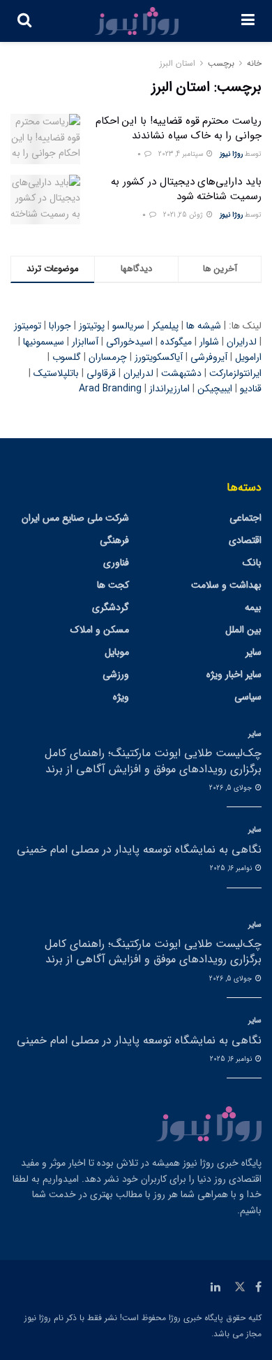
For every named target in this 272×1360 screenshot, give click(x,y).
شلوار (209, 341)
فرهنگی (114, 540)
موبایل (117, 652)
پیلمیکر (165, 325)
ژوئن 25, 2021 (184, 215)
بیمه (253, 607)
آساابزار (85, 341)
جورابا (60, 325)
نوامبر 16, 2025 (232, 868)
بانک (252, 562)
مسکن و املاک (99, 629)
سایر (253, 652)
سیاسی (248, 696)
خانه (254, 63)
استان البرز (177, 63)
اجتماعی (245, 518)
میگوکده (176, 341)
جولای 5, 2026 (231, 788)
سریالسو (128, 325)
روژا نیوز (231, 154)
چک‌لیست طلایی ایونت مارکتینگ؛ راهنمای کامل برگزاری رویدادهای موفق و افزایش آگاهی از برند (153, 760)
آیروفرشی (208, 357)
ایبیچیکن (214, 388)
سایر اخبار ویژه (234, 674)
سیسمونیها (43, 341)
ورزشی (116, 674)
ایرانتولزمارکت (235, 373)
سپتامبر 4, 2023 (181, 154)
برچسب (221, 63)
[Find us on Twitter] (239, 1287)
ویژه (121, 696)
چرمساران (108, 357)
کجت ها (113, 585)
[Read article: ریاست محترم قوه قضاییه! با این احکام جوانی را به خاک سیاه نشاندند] (45, 139)
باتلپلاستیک (56, 373)
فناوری (116, 562)
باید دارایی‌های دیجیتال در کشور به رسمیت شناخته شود (186, 189)
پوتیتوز (92, 325)
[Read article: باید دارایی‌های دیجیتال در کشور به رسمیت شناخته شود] (45, 200)
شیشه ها (203, 325)
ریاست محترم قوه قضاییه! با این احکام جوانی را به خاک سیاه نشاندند (179, 128)
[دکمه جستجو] (24, 21)
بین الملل (243, 629)
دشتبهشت (181, 373)
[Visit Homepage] (136, 21)
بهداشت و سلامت (226, 585)
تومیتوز (27, 325)
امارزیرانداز (169, 388)
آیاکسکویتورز (159, 357)
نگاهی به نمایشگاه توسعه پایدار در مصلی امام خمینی (139, 849)
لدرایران (242, 341)
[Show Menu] (248, 21)
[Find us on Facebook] (258, 1287)
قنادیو (251, 388)
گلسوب (66, 357)
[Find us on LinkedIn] (215, 1287)
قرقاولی (101, 373)
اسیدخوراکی (129, 341)
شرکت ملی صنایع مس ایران (75, 518)
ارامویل (248, 357)
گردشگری (110, 607)
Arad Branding (110, 388)
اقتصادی (245, 540)
